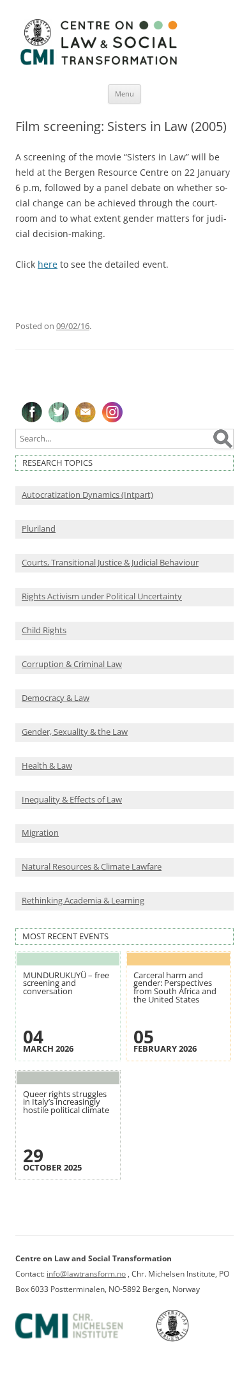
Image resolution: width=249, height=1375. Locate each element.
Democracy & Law (55, 698)
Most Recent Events (65, 936)
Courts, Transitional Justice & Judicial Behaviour (110, 562)
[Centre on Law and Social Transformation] (98, 64)
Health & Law (47, 765)
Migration (40, 832)
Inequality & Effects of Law (72, 799)
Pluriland (39, 528)
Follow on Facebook (32, 412)
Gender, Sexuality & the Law (75, 731)
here (47, 264)
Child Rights (44, 630)
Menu (124, 93)
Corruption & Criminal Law (72, 664)
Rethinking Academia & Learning (83, 900)
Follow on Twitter (59, 412)
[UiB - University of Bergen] (188, 1338)
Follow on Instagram (112, 412)
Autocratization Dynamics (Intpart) (87, 494)
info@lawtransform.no (86, 1273)
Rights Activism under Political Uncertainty (102, 596)
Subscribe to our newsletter (85, 412)
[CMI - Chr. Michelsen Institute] (85, 1338)
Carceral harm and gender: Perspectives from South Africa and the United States (174, 987)
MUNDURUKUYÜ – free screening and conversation (66, 983)
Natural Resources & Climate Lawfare (92, 866)
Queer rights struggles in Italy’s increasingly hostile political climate (66, 1102)
